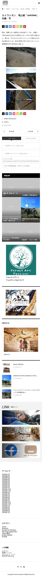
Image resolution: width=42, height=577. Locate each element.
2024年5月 (6, 496)
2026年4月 (6, 479)
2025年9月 (6, 486)
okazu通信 (6, 533)
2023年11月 (6, 504)
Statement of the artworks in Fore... (25, 376)
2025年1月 (6, 487)
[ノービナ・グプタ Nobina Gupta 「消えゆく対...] (11, 206)
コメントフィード (8, 554)
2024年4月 (6, 497)
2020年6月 (6, 511)
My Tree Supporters (9, 532)
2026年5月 (6, 478)
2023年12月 (6, 502)
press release (7, 535)
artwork (14, 21)
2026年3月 (6, 481)
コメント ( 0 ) (11, 138)
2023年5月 (6, 507)
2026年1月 (6, 484)
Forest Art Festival (9, 530)
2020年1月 (6, 512)
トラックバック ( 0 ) (30, 138)
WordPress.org (8, 556)
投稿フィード (7, 552)
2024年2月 (6, 501)
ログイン (19, 166)
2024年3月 (6, 499)
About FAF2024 (18, 364)
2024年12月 (6, 489)
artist (4, 527)
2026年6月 (6, 476)
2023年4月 (6, 509)
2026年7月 (6, 474)
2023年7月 (6, 506)
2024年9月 (6, 492)
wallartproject (12, 119)
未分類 (4, 536)
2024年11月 (6, 491)
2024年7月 (6, 494)
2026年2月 (6, 483)
